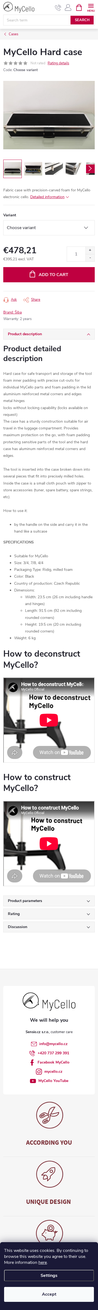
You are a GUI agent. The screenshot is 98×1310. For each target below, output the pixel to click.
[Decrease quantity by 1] (89, 257)
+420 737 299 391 (53, 1053)
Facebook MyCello (53, 1062)
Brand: (12, 312)
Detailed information (47, 197)
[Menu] (91, 7)
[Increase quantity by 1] (89, 250)
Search (82, 20)
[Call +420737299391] (58, 7)
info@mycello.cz (53, 1043)
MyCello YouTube (53, 1080)
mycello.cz (53, 1071)
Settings (49, 1276)
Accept (49, 1294)
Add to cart (53, 275)
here (42, 1262)
